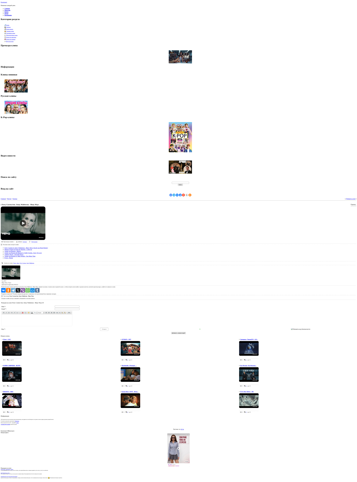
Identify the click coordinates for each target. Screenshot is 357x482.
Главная (3, 199)
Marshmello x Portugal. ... (129, 365)
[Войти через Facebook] (180, 195)
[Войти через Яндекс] (183, 195)
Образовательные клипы (11, 35)
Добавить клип (350, 199)
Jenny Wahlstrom (30, 263)
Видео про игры (9, 41)
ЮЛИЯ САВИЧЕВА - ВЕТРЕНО (12, 365)
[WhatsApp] (27, 290)
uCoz (182, 429)
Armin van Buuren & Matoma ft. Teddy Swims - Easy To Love (23, 253)
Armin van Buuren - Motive (12, 251)
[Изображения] (11, 272)
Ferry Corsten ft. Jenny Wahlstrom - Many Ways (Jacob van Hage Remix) (26, 248)
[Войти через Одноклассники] (190, 195)
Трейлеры (8, 27)
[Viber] (23, 290)
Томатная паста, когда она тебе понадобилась (9, 476)
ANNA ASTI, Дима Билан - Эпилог (7, 469)
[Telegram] (13, 290)
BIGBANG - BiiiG (8, 391)
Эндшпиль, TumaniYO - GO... (249, 339)
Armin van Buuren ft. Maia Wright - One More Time (19, 256)
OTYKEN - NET (126, 339)
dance (18, 263)
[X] (18, 290)
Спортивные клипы (10, 33)
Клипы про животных (11, 37)
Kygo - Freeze (8, 258)
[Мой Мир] (32, 290)
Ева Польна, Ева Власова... (248, 365)
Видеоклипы (34, 241)
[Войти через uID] (170, 195)
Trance (14, 263)
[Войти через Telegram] (174, 195)
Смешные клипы (10, 31)
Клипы (7, 25)
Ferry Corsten (23, 263)
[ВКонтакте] (3, 290)
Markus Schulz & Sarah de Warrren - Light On (18, 249)
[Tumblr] (37, 290)
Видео (9, 199)
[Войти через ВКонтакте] (177, 195)
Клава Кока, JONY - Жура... (130, 391)
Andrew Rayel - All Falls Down (13, 254)
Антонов (25, 241)
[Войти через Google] (186, 195)
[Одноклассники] (8, 290)
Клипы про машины (10, 39)
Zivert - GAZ (7, 339)
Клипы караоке (9, 29)
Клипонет (4, 2)
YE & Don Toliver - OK (247, 391)
